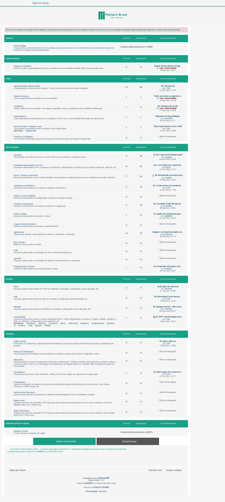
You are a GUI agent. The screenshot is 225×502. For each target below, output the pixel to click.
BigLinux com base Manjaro (168, 116)
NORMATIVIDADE (12, 59)
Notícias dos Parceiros (24, 392)
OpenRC (17, 258)
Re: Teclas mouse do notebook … (168, 186)
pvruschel (168, 118)
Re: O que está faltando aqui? (169, 155)
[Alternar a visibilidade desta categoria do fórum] (185, 39)
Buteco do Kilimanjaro (24, 351)
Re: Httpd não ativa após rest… (168, 266)
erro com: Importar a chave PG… (167, 165)
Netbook (42, 323)
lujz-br (168, 167)
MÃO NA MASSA (12, 147)
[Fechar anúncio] (186, 30)
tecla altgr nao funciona (168, 287)
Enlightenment (98, 323)
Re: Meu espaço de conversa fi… (168, 372)
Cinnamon (53, 323)
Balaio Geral (19, 400)
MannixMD (104, 478)
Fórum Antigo (20, 46)
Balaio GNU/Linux (21, 411)
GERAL (8, 79)
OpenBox (110, 323)
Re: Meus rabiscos (168, 341)
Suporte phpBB (101, 487)
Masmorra (18, 360)
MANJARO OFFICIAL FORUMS (17, 424)
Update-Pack (31, 131)
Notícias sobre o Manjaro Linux (28, 126)
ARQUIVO (9, 38)
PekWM (47, 325)
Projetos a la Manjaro (23, 137)
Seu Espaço (19, 372)
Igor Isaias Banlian (168, 68)
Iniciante (18, 155)
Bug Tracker (19, 242)
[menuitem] (172, 470)
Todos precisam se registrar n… (168, 96)
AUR (16, 250)
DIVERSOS (10, 334)
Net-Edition (31, 323)
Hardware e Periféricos (24, 186)
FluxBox (21, 325)
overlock (168, 216)
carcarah (168, 289)
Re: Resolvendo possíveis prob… (169, 175)
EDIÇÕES (9, 279)
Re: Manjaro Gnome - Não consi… (168, 307)
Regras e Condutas (22, 66)
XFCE (16, 287)
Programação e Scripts (24, 266)
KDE (15, 297)
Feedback (18, 106)
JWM (30, 325)
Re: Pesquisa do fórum (168, 106)
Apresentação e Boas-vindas (27, 86)
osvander (168, 309)
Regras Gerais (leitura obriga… (167, 66)
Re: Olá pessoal (168, 86)
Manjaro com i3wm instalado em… (168, 232)
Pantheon (85, 323)
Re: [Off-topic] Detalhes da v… (169, 317)
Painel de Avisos (21, 96)
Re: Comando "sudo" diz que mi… (167, 204)
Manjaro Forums (21, 431)
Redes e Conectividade (24, 196)
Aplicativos (19, 232)
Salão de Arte (20, 341)
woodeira (168, 206)
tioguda (168, 157)
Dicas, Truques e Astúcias (26, 175)
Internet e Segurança (23, 204)
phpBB (88, 483)
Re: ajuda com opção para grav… (168, 214)
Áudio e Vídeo (20, 214)
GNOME (17, 307)
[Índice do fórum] (112, 15)
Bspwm (38, 325)
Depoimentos (20, 116)
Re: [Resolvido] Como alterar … (168, 297)
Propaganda (19, 382)
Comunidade (19, 317)
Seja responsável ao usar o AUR (168, 126)
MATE (62, 323)
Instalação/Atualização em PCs (28, 165)
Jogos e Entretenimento (25, 224)
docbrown (168, 234)
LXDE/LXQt (73, 323)
